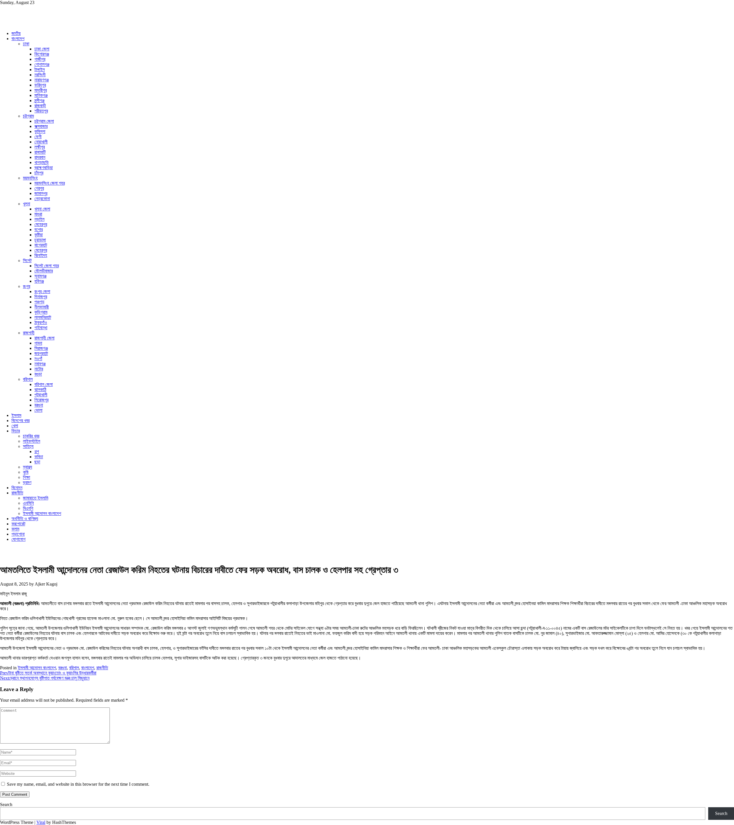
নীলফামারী (41, 307)
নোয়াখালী (41, 141)
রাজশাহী (28, 332)
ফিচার (15, 430)
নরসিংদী (40, 74)
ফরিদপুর (40, 85)
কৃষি (25, 472)
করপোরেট (18, 523)
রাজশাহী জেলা (44, 338)
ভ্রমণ (27, 482)
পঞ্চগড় (39, 301)
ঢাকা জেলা (41, 48)
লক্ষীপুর (39, 147)
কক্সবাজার (41, 126)
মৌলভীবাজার (43, 270)
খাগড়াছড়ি (41, 162)
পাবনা (38, 343)
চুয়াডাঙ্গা (40, 239)
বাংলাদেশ (17, 38)
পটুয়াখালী (40, 394)
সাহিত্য (28, 446)
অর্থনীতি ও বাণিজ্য (24, 518)
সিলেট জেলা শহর (46, 265)
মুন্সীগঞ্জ (39, 100)
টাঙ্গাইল (39, 69)
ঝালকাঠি (40, 389)
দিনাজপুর (40, 296)
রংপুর (26, 286)
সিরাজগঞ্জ (41, 348)
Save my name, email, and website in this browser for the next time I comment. (78, 784)
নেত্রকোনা (42, 198)
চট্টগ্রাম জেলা (44, 121)
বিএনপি (28, 508)
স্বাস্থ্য (27, 467)
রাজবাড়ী (40, 105)
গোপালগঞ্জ (41, 64)
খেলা (14, 425)
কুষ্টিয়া (38, 234)
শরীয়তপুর (41, 110)
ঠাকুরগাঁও (40, 322)
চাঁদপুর (38, 172)
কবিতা (38, 456)
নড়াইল (39, 219)
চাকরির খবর (31, 436)
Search (6, 804)
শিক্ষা (26, 477)
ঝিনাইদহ (40, 255)
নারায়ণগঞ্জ (41, 79)
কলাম (15, 528)
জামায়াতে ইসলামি (35, 498)
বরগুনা (38, 405)
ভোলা (38, 410)
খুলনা (26, 203)
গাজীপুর (39, 59)
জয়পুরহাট (41, 353)
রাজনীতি (17, 492)
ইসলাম (16, 415)
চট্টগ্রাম (28, 116)
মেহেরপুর (40, 224)
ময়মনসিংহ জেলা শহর (49, 183)
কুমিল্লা (39, 131)
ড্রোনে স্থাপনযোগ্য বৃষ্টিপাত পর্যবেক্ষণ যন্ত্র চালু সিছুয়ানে (44, 678)
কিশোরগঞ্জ (41, 54)
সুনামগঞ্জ (40, 276)
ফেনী (38, 136)
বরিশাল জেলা (43, 384)
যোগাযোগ (18, 539)
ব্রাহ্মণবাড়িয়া (43, 167)
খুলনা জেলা (42, 208)
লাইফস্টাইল (31, 441)
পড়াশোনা (18, 534)
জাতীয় (16, 33)
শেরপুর (39, 188)
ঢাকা (26, 43)
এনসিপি (28, 503)
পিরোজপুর (41, 399)
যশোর (38, 229)
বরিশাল (28, 379)
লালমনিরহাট (42, 317)
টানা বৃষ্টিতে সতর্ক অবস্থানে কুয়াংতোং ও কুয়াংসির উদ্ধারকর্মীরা (48, 672)
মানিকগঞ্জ (41, 95)
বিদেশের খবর (20, 420)
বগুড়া (38, 374)
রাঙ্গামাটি (40, 152)
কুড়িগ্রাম (40, 312)
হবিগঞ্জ (39, 281)
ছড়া (37, 461)
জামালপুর (40, 193)
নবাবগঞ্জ (40, 363)
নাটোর (38, 368)
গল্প (36, 451)
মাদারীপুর (40, 90)
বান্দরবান (39, 157)
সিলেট (27, 260)
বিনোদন (16, 487)
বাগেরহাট (40, 245)
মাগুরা (38, 214)
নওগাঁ (38, 358)
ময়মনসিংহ (30, 177)
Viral (40, 822)
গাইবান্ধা (40, 327)
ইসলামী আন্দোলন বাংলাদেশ (42, 513)
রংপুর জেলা (42, 291)
